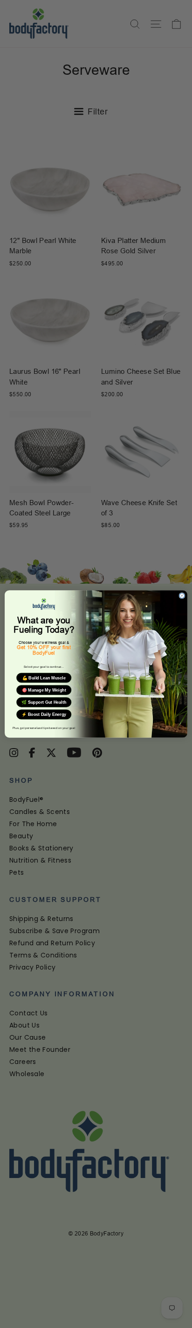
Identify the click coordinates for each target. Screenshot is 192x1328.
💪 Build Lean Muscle (44, 678)
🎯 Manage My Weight (44, 690)
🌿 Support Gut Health (43, 702)
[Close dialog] (182, 595)
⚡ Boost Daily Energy (43, 714)
